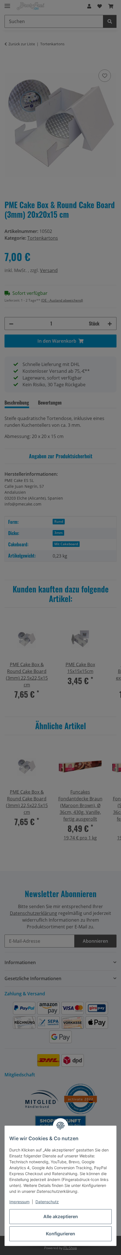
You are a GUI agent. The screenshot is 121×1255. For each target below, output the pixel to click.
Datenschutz (47, 1201)
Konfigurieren (60, 1233)
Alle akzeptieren (60, 1216)
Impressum (19, 1201)
